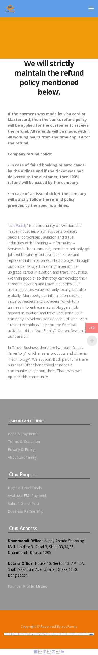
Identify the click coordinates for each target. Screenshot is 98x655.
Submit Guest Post (23, 503)
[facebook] (36, 651)
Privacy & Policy (21, 449)
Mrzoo (42, 586)
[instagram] (45, 651)
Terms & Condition (24, 441)
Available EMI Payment (27, 495)
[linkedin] (62, 651)
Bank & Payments (23, 433)
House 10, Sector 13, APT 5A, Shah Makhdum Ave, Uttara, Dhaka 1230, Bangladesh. (46, 569)
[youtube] (54, 651)
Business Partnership (25, 511)
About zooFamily (22, 457)
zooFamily (18, 225)
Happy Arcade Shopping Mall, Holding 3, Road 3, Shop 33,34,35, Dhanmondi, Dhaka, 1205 (46, 546)
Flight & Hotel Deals (25, 487)
